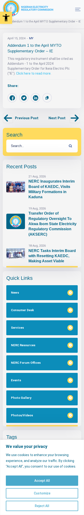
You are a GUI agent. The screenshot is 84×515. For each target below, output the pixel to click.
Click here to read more (33, 73)
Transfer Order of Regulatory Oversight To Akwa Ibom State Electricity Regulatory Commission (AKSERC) (52, 223)
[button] (6, 18)
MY (31, 38)
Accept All (42, 481)
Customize (42, 493)
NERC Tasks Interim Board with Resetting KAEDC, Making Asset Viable (52, 256)
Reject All (42, 506)
